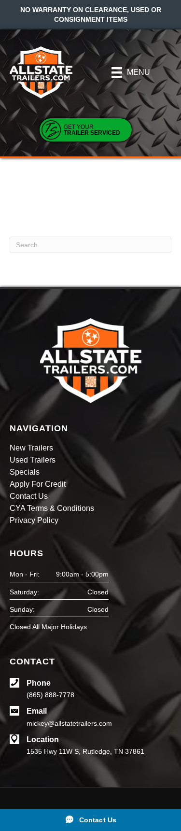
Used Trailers (33, 460)
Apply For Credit (38, 484)
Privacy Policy (34, 520)
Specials (25, 472)
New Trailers (31, 448)
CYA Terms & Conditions (52, 508)
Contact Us (29, 496)
